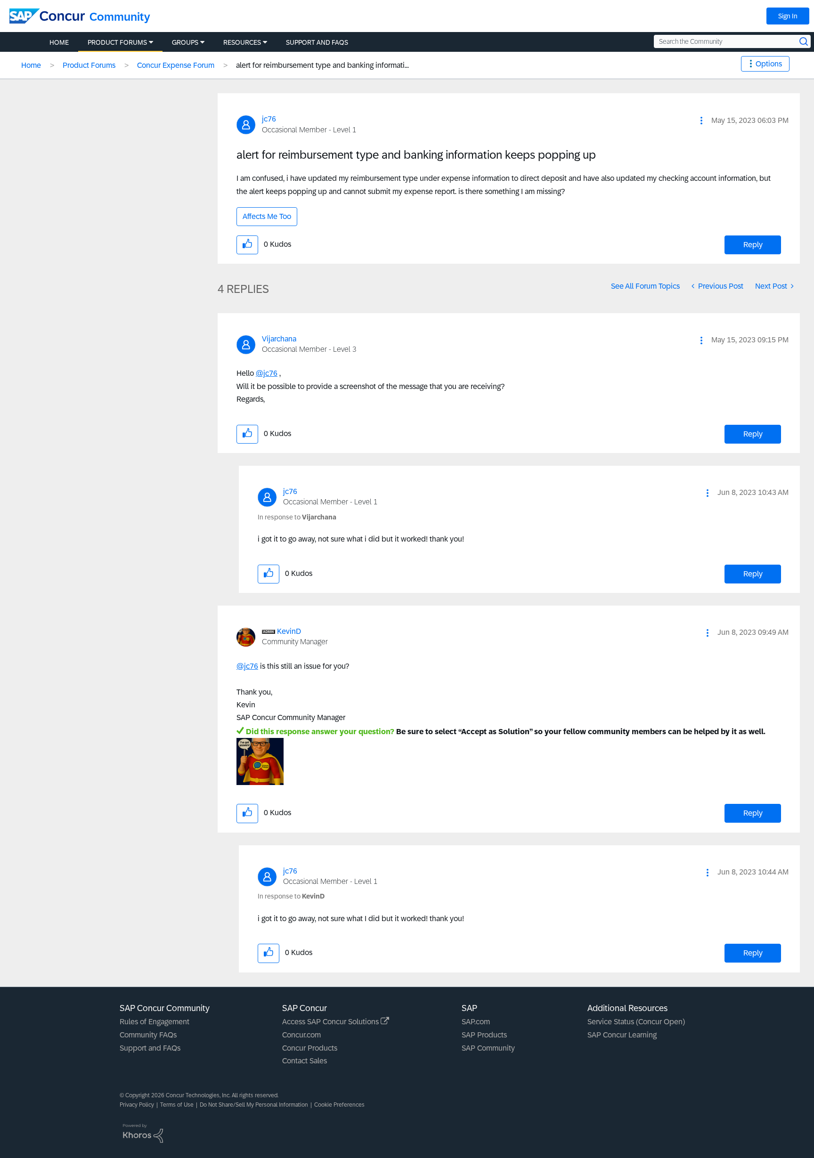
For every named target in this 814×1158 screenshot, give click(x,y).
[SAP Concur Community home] (47, 16)
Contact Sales (304, 1061)
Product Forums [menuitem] (117, 42)
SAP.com (476, 1022)
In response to (297, 517)
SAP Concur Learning (622, 1035)
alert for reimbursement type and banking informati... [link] (322, 65)
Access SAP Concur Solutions (331, 1022)
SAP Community (488, 1048)
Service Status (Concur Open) (636, 1022)
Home (31, 65)
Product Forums (89, 65)
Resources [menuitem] (242, 42)
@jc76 (266, 373)
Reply (753, 245)
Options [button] (769, 64)
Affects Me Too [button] (267, 216)
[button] (701, 121)
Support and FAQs (150, 1048)
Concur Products (309, 1048)
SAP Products (484, 1035)
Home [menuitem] (59, 42)
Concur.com (301, 1035)
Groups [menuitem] (185, 42)
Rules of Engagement (154, 1022)
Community (120, 16)
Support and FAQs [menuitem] (317, 42)
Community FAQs (148, 1035)
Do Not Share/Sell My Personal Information (254, 1104)
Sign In (788, 16)
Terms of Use (177, 1104)
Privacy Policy (137, 1104)
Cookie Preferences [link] (339, 1104)
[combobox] (732, 41)
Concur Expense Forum (175, 65)
